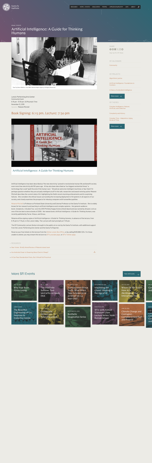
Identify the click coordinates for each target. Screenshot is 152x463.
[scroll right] (149, 310)
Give (127, 7)
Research (74, 7)
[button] (74, 7)
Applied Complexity (116, 7)
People (104, 7)
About (133, 7)
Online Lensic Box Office (55, 232)
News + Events (85, 7)
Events (18, 25)
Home (13, 25)
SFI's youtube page (53, 235)
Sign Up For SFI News (116, 53)
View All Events (129, 274)
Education (96, 7)
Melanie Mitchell (17, 204)
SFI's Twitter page (69, 235)
